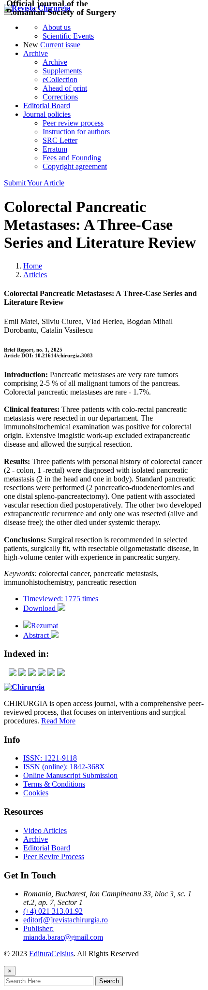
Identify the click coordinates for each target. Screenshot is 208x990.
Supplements (62, 71)
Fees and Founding (72, 158)
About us (57, 27)
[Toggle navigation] (8, 13)
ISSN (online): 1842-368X (64, 767)
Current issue (60, 45)
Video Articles (45, 830)
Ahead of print (65, 88)
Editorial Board (46, 105)
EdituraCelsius (51, 953)
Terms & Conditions (54, 784)
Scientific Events (68, 36)
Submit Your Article (34, 183)
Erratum (55, 149)
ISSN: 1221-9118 (50, 758)
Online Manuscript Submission (70, 775)
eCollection (60, 79)
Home (32, 266)
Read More (58, 721)
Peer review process (73, 123)
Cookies (35, 793)
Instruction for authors (76, 131)
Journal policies (47, 114)
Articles (35, 274)
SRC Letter (60, 140)
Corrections (60, 97)
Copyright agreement (75, 166)
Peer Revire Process (53, 856)
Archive (35, 53)
